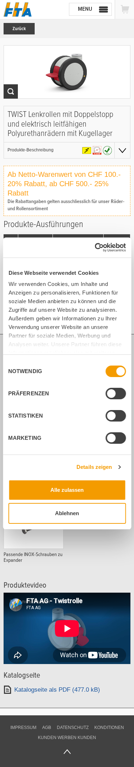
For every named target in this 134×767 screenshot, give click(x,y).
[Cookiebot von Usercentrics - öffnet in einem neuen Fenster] (95, 247)
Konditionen (109, 727)
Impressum (23, 727)
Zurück (19, 29)
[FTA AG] (18, 9)
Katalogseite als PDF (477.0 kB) (57, 689)
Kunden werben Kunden (67, 737)
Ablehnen (67, 513)
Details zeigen (94, 467)
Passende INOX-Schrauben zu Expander (33, 557)
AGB (46, 727)
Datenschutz (73, 727)
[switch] (115, 393)
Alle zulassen (67, 490)
